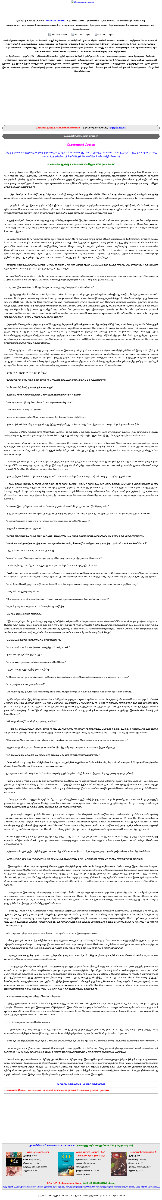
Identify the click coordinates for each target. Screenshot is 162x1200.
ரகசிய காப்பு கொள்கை (114, 1196)
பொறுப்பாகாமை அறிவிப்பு (84, 1196)
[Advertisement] (81, 101)
